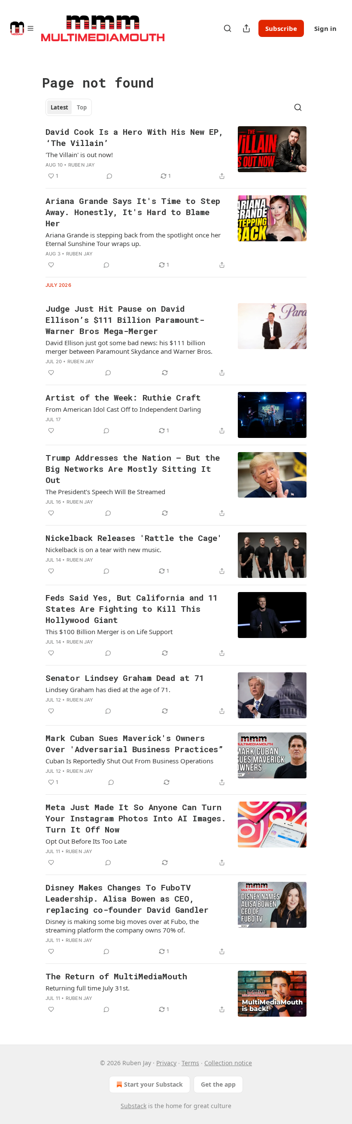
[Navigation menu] (22, 28)
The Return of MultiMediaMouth (116, 976)
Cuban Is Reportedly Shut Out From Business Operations (129, 760)
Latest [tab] (59, 107)
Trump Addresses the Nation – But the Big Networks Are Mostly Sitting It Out (133, 468)
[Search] (227, 28)
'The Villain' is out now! (79, 154)
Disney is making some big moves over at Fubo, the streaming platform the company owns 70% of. (122, 925)
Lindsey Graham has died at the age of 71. (108, 689)
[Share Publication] (246, 28)
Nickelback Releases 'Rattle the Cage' (134, 537)
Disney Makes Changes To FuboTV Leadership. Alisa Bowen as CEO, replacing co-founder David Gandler (127, 898)
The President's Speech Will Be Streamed (105, 491)
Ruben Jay (81, 165)
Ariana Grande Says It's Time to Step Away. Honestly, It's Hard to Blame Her (133, 211)
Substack (133, 1106)
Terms (190, 1063)
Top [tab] (82, 107)
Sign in (325, 28)
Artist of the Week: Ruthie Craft (123, 397)
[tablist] (69, 107)
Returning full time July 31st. (88, 988)
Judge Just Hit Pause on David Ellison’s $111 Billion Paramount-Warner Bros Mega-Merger (125, 319)
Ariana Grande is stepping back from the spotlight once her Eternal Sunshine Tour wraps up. (133, 239)
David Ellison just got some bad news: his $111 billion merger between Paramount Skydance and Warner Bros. (129, 346)
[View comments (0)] (109, 176)
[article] (176, 154)
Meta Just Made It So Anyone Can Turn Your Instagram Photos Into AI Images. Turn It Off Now (136, 818)
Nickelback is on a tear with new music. (103, 549)
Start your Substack (153, 1084)
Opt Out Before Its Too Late (86, 841)
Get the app (218, 1084)
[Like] (51, 265)
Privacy (166, 1063)
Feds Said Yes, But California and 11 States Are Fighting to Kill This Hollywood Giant (132, 608)
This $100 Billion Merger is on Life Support (109, 631)
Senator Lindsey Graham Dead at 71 (125, 677)
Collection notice (228, 1063)
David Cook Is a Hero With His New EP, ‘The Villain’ (134, 137)
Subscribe (281, 28)
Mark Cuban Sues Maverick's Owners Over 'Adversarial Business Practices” (134, 743)
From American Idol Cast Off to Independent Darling (123, 409)
